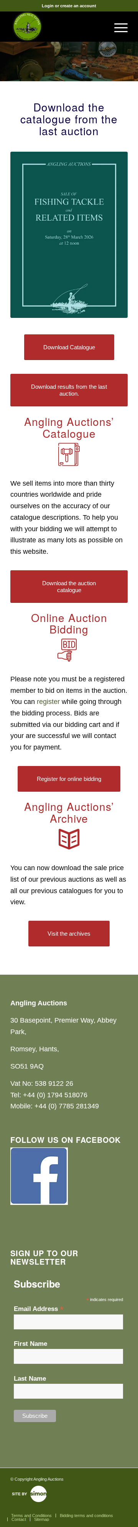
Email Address (39, 1308)
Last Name (30, 1378)
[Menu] (117, 26)
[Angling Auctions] (57, 26)
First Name (30, 1343)
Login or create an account (69, 5)
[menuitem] (117, 26)
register (48, 701)
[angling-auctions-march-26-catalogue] (69, 235)
